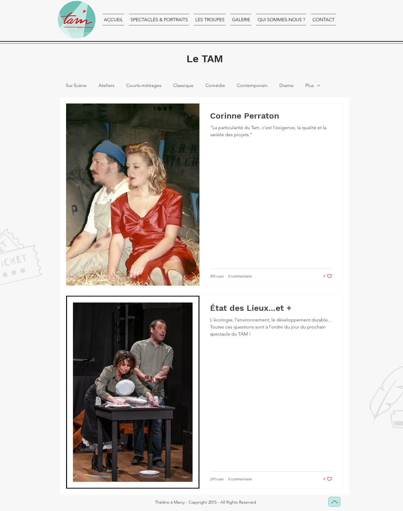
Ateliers (106, 85)
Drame (286, 85)
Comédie (215, 85)
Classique (183, 85)
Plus (309, 85)
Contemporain (252, 85)
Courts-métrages (143, 85)
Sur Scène (76, 85)
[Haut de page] (334, 502)
